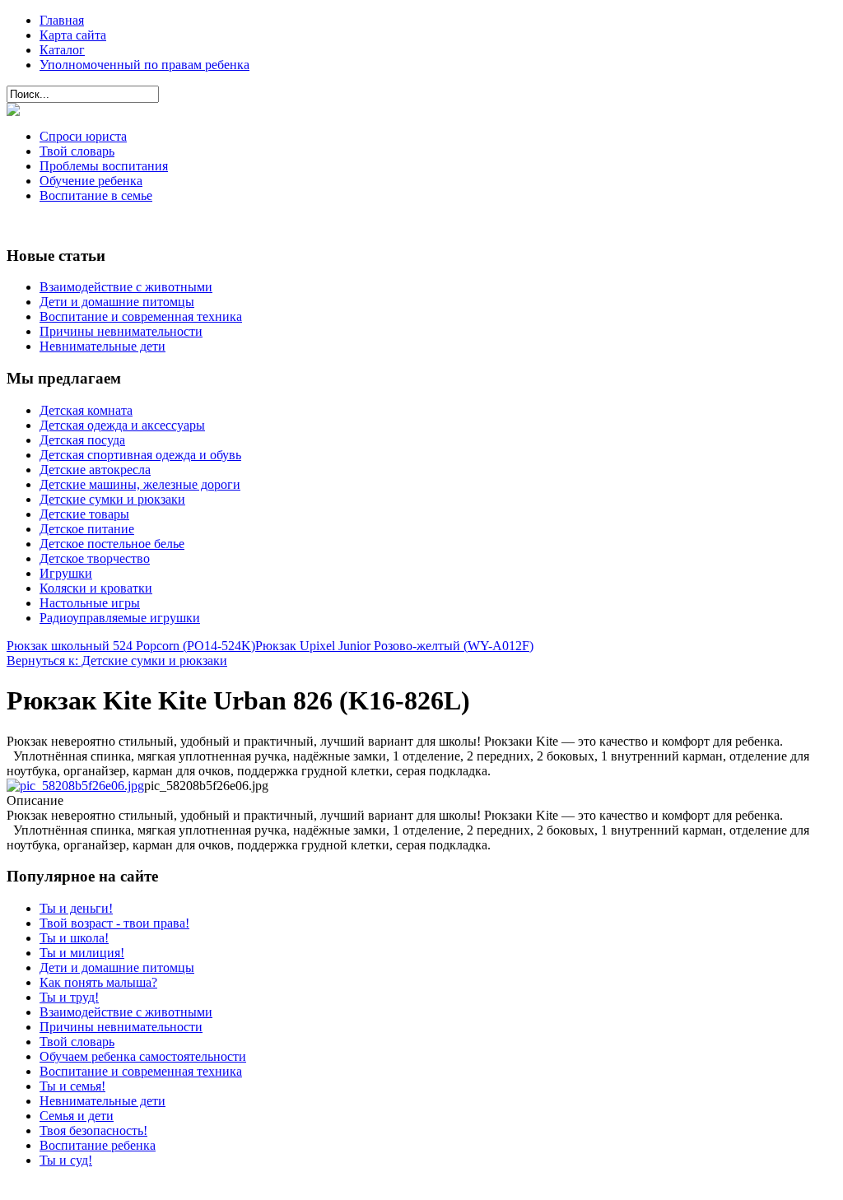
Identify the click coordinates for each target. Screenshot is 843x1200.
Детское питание (87, 529)
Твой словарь (77, 151)
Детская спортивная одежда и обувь (140, 455)
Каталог (62, 50)
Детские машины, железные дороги (140, 484)
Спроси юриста (83, 136)
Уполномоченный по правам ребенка (144, 65)
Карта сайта (73, 35)
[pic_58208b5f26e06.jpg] (75, 786)
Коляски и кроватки (96, 588)
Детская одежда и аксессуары (122, 425)
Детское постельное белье (112, 544)
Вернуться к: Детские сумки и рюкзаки (117, 660)
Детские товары (84, 514)
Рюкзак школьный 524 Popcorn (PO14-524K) (131, 646)
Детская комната (86, 410)
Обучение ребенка (91, 181)
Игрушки (66, 573)
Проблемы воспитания (104, 166)
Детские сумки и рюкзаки (112, 499)
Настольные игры (90, 603)
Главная (62, 20)
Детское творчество (95, 558)
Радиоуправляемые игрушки (120, 618)
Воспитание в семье (96, 195)
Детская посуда (82, 440)
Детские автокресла (95, 470)
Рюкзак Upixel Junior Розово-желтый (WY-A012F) (394, 646)
